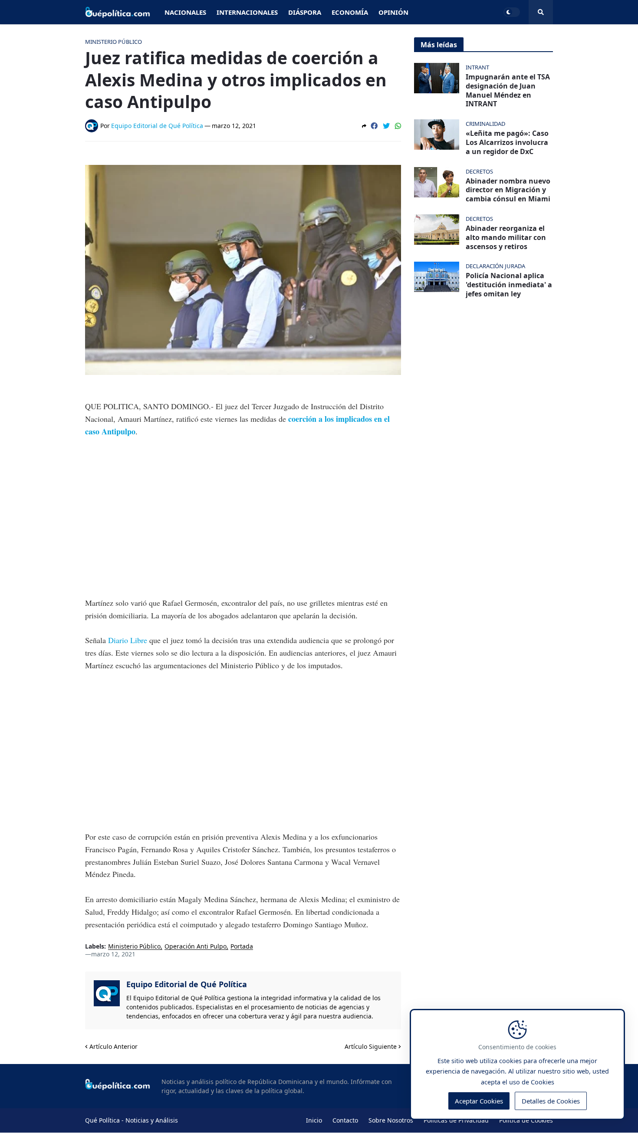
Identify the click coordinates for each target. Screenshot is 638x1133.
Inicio (314, 1120)
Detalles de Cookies (551, 1101)
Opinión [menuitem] (393, 12)
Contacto (345, 1120)
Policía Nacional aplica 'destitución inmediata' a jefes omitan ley (509, 284)
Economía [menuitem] (350, 12)
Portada (241, 946)
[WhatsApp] (398, 125)
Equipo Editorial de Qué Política (186, 984)
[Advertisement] (243, 510)
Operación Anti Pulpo (195, 946)
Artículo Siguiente (371, 1046)
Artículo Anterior (113, 1046)
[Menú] (541, 12)
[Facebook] (374, 125)
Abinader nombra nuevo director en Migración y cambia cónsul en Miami (508, 190)
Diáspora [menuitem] (304, 12)
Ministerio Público (134, 946)
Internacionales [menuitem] (247, 12)
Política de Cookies (526, 1120)
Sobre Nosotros (390, 1120)
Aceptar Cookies (479, 1101)
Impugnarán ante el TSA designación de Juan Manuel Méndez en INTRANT (508, 90)
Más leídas (439, 44)
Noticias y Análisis (151, 1120)
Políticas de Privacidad (456, 1120)
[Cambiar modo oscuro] (511, 12)
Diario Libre (128, 640)
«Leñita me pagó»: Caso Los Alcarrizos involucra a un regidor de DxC (507, 142)
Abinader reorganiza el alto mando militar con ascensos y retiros (506, 237)
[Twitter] (386, 125)
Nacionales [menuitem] (185, 12)
